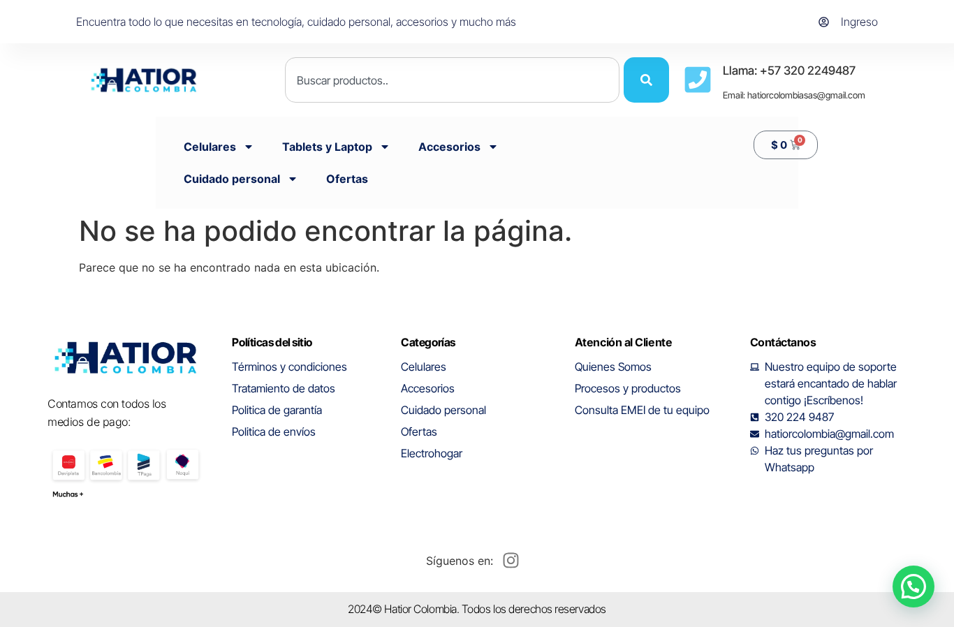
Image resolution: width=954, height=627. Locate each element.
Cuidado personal (232, 179)
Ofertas (347, 179)
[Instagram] (510, 560)
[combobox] (452, 80)
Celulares (210, 147)
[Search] (646, 80)
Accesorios (449, 147)
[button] (913, 586)
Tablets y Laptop (327, 147)
